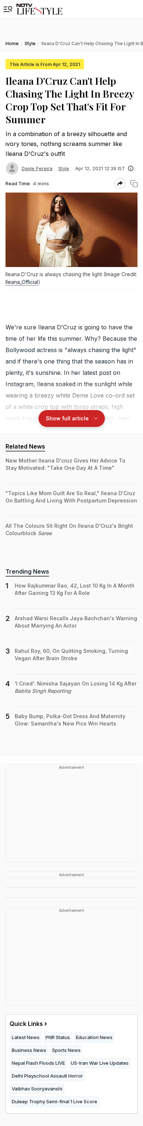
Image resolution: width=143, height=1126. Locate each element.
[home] (39, 9)
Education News (94, 1037)
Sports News (66, 1050)
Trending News (27, 571)
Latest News (26, 1037)
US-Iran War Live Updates (100, 1063)
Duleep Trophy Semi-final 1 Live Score (54, 1101)
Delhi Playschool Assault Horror (47, 1076)
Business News (29, 1050)
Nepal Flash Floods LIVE (38, 1063)
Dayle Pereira (37, 168)
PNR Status (57, 1037)
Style (63, 168)
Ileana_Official (22, 282)
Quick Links (26, 1023)
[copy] (134, 183)
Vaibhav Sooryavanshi (37, 1089)
